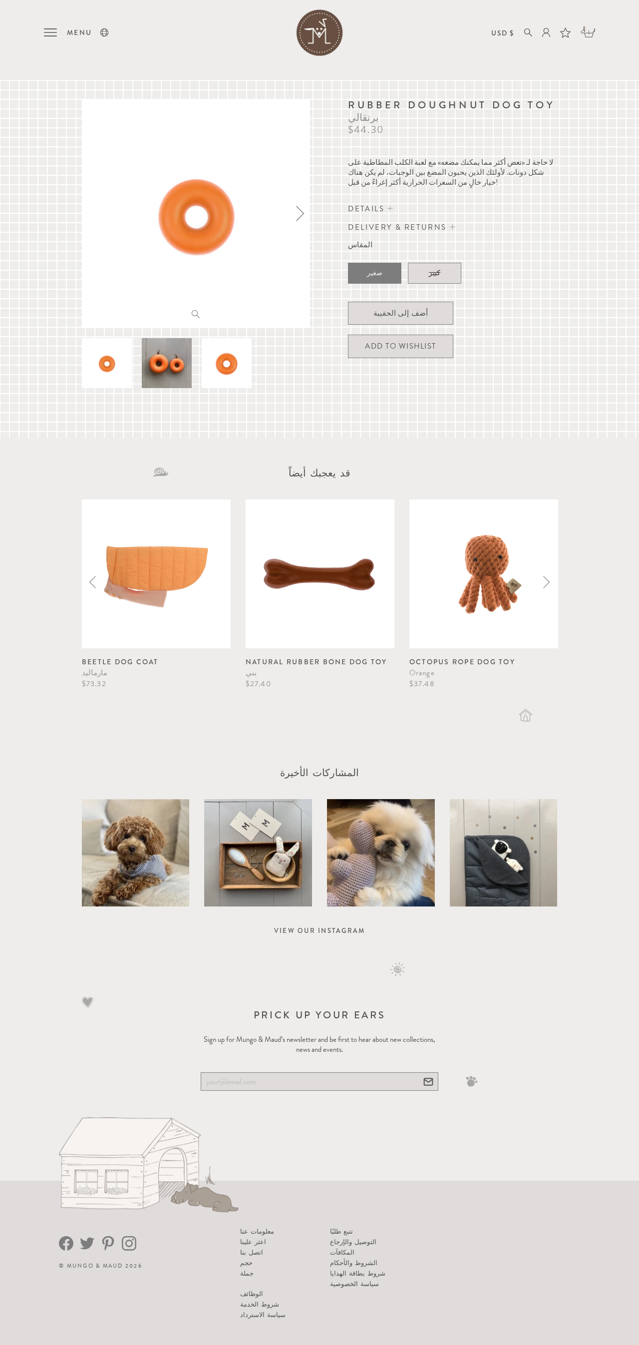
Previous (92, 582)
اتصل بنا (251, 1252)
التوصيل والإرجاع (353, 1242)
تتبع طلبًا (341, 1231)
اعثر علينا (253, 1242)
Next (546, 582)
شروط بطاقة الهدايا (358, 1273)
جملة (247, 1273)
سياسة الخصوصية (354, 1284)
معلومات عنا (257, 1231)
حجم (246, 1263)
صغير (374, 273)
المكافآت (342, 1252)
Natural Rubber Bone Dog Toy (316, 662)
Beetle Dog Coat (120, 662)
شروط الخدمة (259, 1304)
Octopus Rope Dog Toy (462, 662)
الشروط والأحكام (353, 1263)
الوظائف (251, 1294)
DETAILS (367, 208)
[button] (104, 32)
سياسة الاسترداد (263, 1315)
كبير (434, 273)
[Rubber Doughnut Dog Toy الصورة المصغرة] (107, 363)
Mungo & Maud (95, 1266)
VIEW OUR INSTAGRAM (319, 930)
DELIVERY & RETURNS (398, 227)
